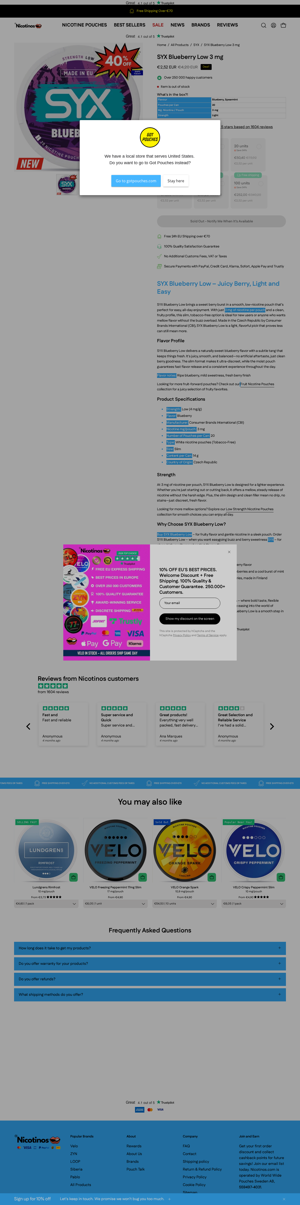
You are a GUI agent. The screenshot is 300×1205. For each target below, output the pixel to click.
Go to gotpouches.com (136, 180)
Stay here (176, 180)
